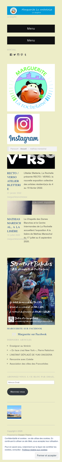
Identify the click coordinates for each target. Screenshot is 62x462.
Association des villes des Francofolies (29, 363)
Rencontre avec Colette (21, 359)
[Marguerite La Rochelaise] (31, 9)
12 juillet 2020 (13, 235)
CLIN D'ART (37, 156)
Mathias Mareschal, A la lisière (14, 225)
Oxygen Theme (24, 434)
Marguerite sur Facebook (24, 328)
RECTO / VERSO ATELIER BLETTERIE (14, 181)
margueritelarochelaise (17, 196)
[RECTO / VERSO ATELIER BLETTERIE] (31, 162)
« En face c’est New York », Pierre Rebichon (32, 350)
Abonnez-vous (17, 391)
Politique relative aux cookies (34, 449)
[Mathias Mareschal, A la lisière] (31, 208)
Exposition (48, 156)
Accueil (23, 148)
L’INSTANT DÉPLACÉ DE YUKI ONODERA (31, 354)
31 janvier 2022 (14, 192)
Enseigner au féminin (20, 345)
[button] (15, 412)
